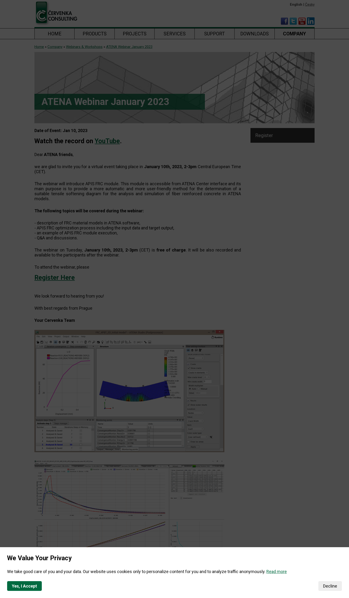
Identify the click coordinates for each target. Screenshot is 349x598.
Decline (330, 586)
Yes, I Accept (24, 586)
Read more (276, 571)
